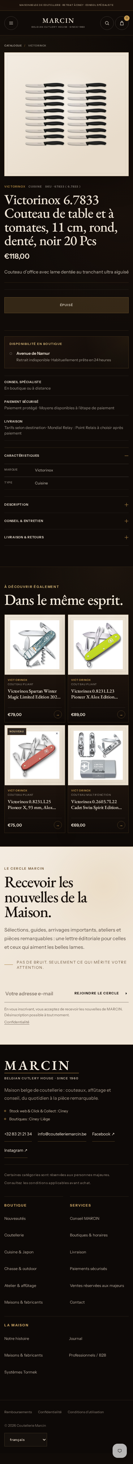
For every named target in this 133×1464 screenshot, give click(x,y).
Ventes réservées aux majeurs (97, 1285)
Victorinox (14, 186)
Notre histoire (16, 1338)
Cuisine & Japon (19, 1252)
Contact (77, 1302)
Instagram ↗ (16, 1150)
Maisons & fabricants (23, 1302)
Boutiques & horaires (89, 1235)
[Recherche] (107, 23)
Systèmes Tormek (20, 1372)
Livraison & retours (24, 537)
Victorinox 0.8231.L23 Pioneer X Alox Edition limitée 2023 (92, 694)
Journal (75, 1338)
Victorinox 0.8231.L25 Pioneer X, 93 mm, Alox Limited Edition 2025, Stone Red (34, 805)
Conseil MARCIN (84, 1218)
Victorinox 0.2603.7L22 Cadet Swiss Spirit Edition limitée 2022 (94, 805)
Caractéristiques (21, 456)
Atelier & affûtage (20, 1285)
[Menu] (11, 23)
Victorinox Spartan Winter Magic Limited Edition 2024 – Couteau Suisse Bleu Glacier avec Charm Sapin (35, 694)
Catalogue (13, 45)
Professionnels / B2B (87, 1355)
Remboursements (18, 1412)
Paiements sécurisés (88, 1268)
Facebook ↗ (103, 1133)
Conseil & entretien (23, 521)
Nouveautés (15, 1218)
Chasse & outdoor (20, 1268)
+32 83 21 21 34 (18, 1133)
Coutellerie (14, 1235)
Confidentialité (16, 1022)
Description (16, 505)
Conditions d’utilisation (86, 1412)
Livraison (78, 1252)
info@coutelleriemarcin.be (62, 1133)
